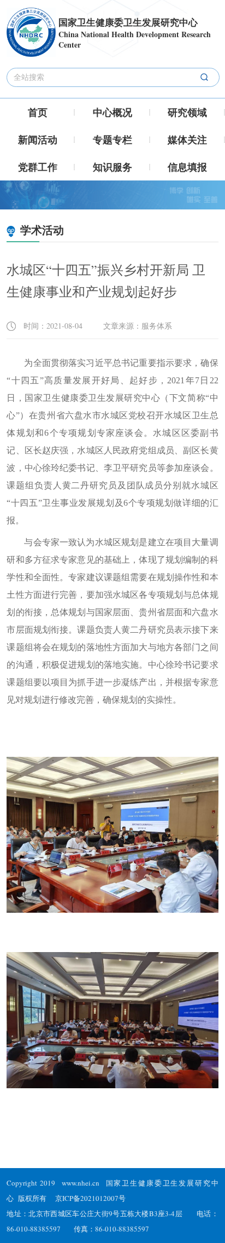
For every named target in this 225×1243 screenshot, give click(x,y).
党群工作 (37, 167)
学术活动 (40, 230)
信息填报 (187, 167)
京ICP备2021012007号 (90, 1198)
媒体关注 (187, 139)
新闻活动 (37, 139)
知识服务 (112, 167)
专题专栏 (112, 139)
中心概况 (112, 112)
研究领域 (187, 112)
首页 (38, 112)
